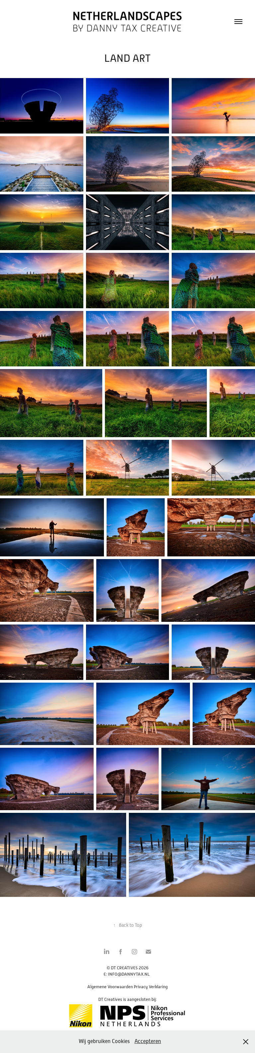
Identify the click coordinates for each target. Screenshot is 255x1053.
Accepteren (147, 1041)
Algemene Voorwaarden (110, 986)
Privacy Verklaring (151, 986)
